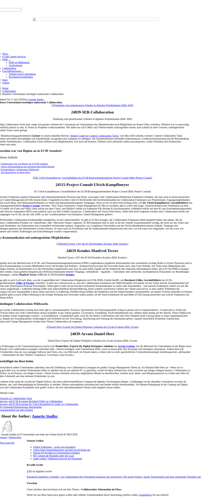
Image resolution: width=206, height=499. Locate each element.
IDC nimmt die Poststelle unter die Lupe (53, 455)
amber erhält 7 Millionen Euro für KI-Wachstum (57, 458)
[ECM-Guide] (96, 20)
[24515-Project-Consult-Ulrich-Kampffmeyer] (92, 177)
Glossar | (26, 4)
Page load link (7, 442)
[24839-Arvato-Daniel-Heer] (92, 327)
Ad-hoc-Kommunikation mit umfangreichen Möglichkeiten (28, 166)
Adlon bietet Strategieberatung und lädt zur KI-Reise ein (61, 450)
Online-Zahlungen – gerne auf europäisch (54, 447)
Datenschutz (15, 437)
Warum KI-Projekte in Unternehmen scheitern (56, 452)
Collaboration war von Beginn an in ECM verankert (24, 163)
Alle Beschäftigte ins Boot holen (15, 172)
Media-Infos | (14, 4)
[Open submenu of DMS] (9, 60)
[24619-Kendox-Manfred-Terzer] (92, 243)
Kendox (70, 274)
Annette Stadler (36, 99)
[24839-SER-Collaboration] (92, 105)
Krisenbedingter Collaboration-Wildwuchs (20, 169)
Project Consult (31, 205)
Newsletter (46, 4)
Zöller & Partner (25, 283)
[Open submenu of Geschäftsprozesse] (22, 72)
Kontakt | (36, 4)
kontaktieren (145, 495)
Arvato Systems (126, 346)
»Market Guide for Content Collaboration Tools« (94, 135)
